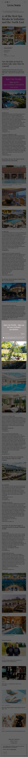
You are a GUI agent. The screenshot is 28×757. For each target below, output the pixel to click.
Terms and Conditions (11, 337)
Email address (6, 334)
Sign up (23, 334)
